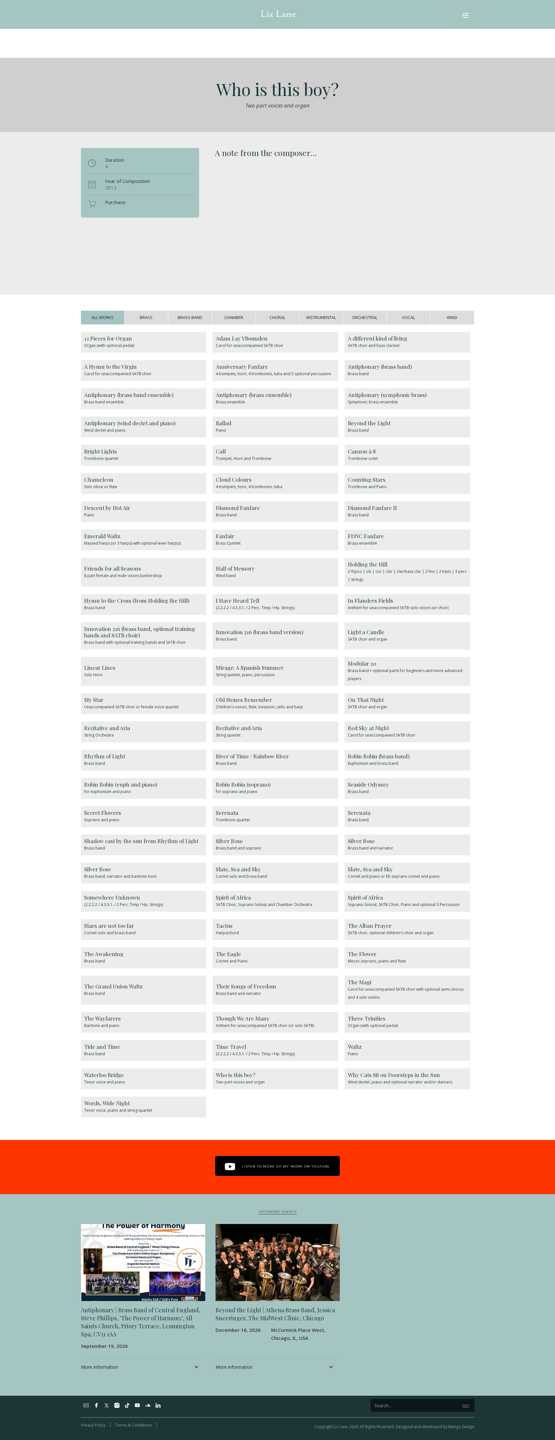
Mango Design (461, 1426)
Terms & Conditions (133, 1425)
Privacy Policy (93, 1425)
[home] (278, 14)
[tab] (103, 317)
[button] (465, 14)
